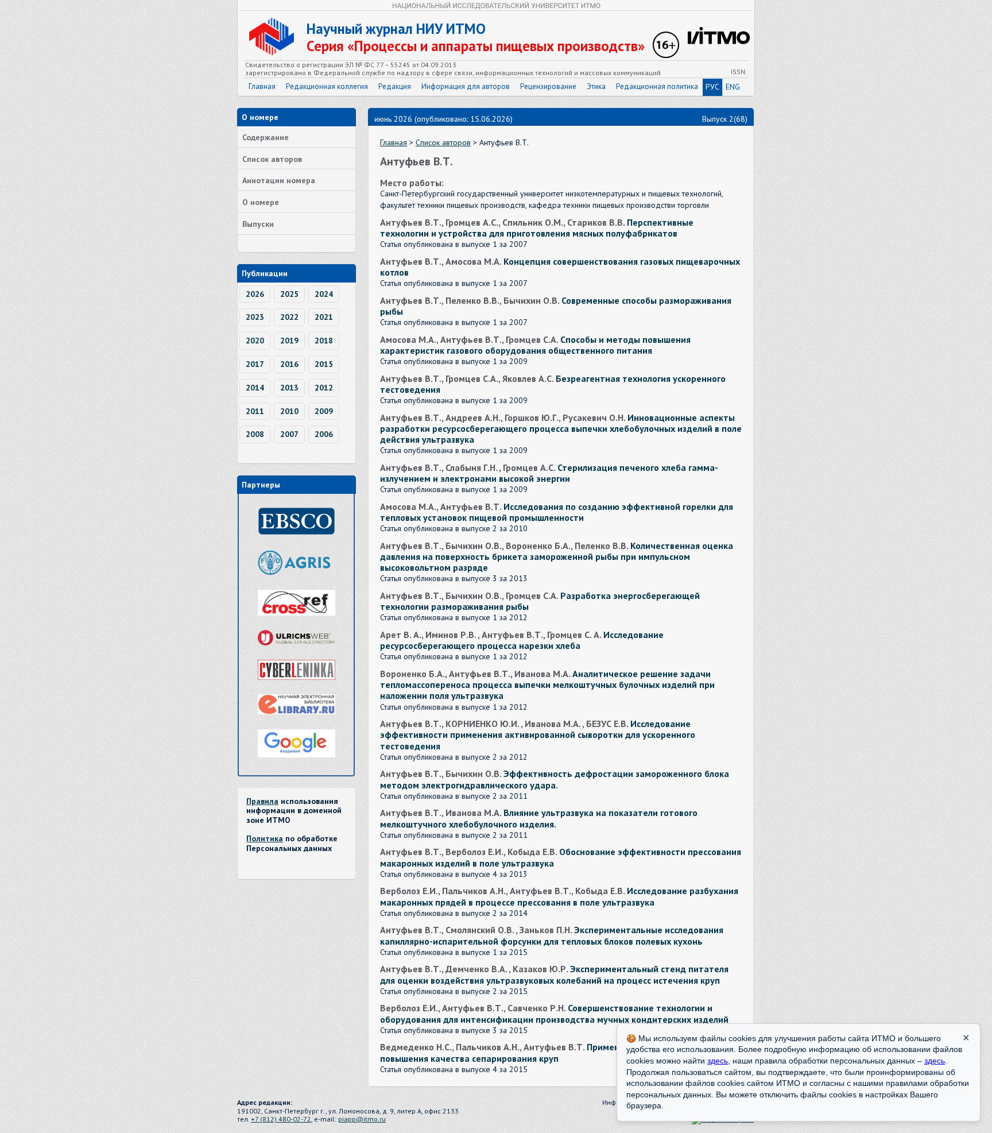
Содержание (265, 137)
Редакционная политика (657, 86)
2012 (324, 387)
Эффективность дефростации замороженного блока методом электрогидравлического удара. (554, 779)
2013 (289, 387)
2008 (255, 434)
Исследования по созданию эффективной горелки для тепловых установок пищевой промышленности (556, 512)
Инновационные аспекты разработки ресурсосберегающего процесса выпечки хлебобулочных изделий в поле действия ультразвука (561, 428)
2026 (255, 294)
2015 (324, 364)
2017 (255, 364)
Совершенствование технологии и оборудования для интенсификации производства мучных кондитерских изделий (554, 1013)
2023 (255, 317)
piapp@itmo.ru (362, 1119)
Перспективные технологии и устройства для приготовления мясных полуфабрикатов (536, 227)
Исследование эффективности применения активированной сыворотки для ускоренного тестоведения (537, 734)
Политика (264, 838)
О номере (260, 202)
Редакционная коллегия (327, 86)
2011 (255, 411)
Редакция (394, 86)
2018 (324, 340)
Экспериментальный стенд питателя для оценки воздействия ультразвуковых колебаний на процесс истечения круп (554, 974)
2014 (255, 387)
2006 (324, 434)
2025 (289, 294)
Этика (596, 86)
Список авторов (272, 159)
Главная (262, 86)
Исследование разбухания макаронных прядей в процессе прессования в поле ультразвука (559, 896)
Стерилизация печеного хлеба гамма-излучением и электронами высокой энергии (549, 473)
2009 (324, 411)
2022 (289, 317)
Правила (262, 801)
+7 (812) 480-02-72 (281, 1119)
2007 (289, 434)
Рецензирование (548, 86)
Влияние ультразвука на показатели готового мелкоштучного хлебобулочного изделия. (539, 818)
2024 (324, 294)
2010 (289, 411)
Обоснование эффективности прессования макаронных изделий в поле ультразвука (560, 857)
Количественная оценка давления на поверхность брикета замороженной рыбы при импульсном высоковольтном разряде (556, 556)
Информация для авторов (465, 86)
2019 (289, 340)
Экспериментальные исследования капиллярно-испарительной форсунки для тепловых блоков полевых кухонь (551, 935)
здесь (717, 1060)
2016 (289, 364)
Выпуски (258, 224)
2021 (324, 317)
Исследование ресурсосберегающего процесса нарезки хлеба (522, 640)
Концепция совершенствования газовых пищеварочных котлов (560, 267)
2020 (255, 340)
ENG (733, 87)
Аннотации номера (278, 180)
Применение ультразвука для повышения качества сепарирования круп (546, 1052)
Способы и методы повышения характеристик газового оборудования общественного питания (535, 345)
